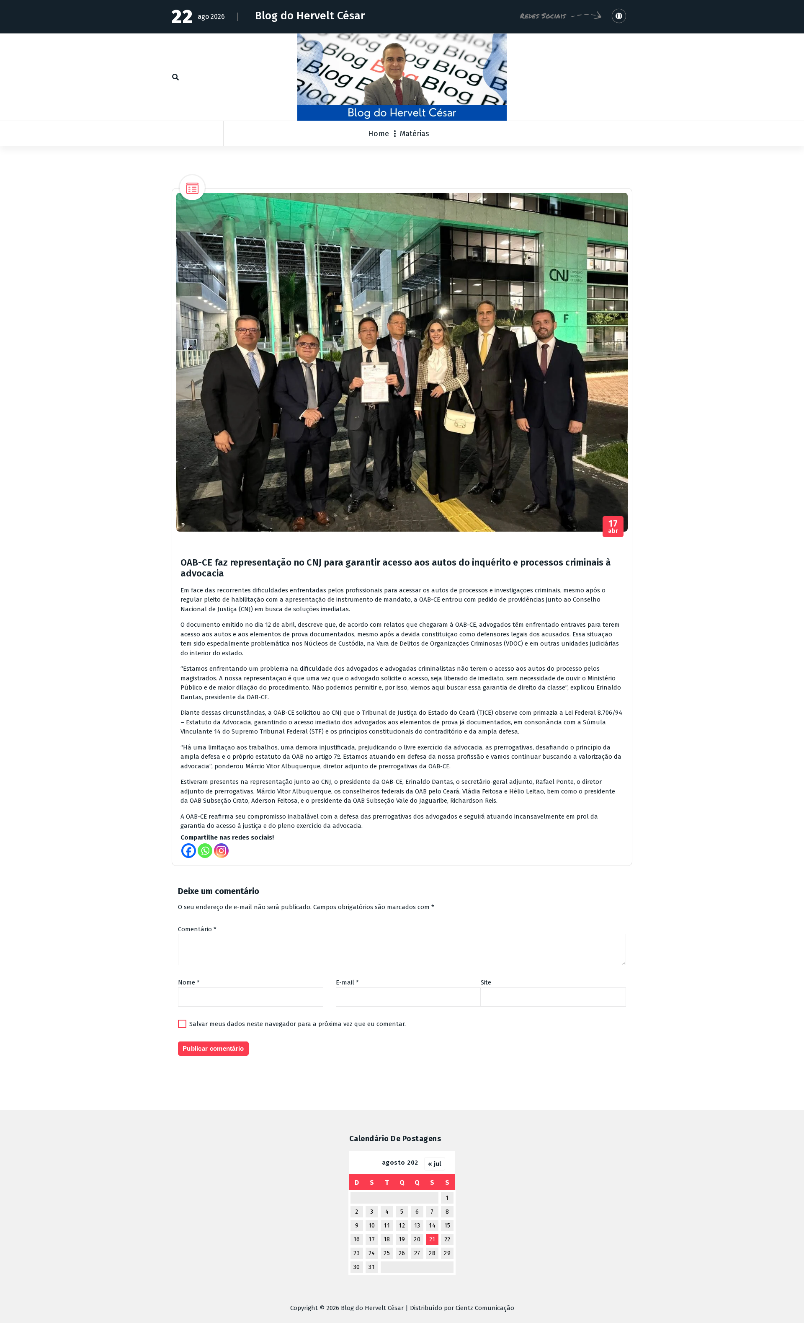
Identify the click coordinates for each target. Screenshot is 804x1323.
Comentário (197, 929)
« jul (434, 1164)
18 (387, 1239)
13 (417, 1225)
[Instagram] (221, 850)
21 (432, 1239)
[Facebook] (188, 850)
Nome (189, 982)
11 (387, 1225)
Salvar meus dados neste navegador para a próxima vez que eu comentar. (297, 1024)
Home (378, 133)
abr (613, 527)
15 (447, 1225)
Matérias (414, 133)
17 (371, 1239)
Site (486, 982)
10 (371, 1225)
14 (432, 1225)
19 (402, 1239)
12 (402, 1225)
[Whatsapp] (205, 850)
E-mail (347, 982)
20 (417, 1239)
